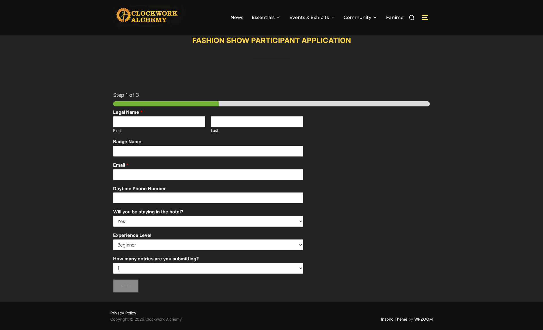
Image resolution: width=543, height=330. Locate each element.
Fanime (395, 17)
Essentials (263, 17)
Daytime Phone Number (139, 188)
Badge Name (127, 141)
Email (120, 165)
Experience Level (132, 235)
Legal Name (128, 112)
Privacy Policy (123, 312)
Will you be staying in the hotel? (148, 212)
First (117, 130)
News (236, 17)
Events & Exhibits (309, 17)
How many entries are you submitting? (156, 259)
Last (214, 130)
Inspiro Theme (394, 319)
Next (126, 286)
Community (357, 17)
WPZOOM (423, 319)
